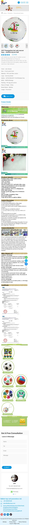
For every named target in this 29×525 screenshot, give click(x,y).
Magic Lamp (16, 523)
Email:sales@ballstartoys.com (14, 488)
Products (10, 13)
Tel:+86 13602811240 (14, 486)
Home (4, 13)
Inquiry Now (9, 96)
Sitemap (4, 521)
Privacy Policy (12, 521)
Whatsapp (15, 491)
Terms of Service (22, 521)
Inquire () (23, 2)
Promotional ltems (18, 13)
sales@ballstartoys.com (9, 503)
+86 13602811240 (7, 501)
